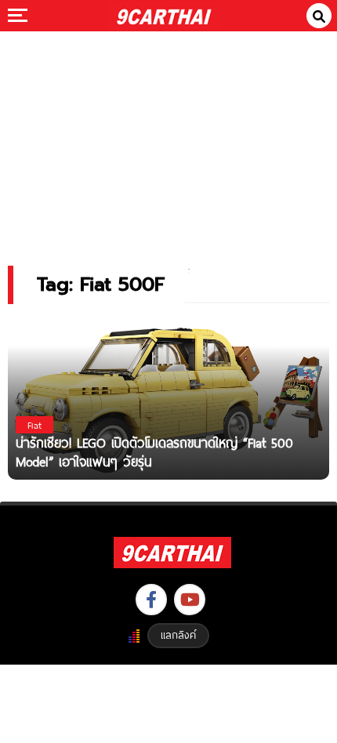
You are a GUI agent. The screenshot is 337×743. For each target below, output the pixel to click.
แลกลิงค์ (178, 635)
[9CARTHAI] (164, 15)
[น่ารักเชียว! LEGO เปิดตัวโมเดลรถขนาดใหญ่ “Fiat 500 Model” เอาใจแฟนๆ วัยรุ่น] (168, 397)
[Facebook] (151, 599)
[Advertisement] (168, 137)
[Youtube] (189, 599)
